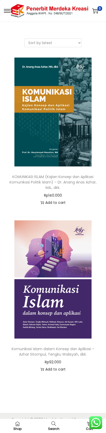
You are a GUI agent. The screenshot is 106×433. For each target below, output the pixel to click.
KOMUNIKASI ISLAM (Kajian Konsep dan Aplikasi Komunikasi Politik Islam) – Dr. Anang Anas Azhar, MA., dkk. (53, 182)
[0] (95, 11)
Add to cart (55, 202)
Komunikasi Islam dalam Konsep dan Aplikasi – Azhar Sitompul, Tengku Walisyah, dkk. (53, 351)
